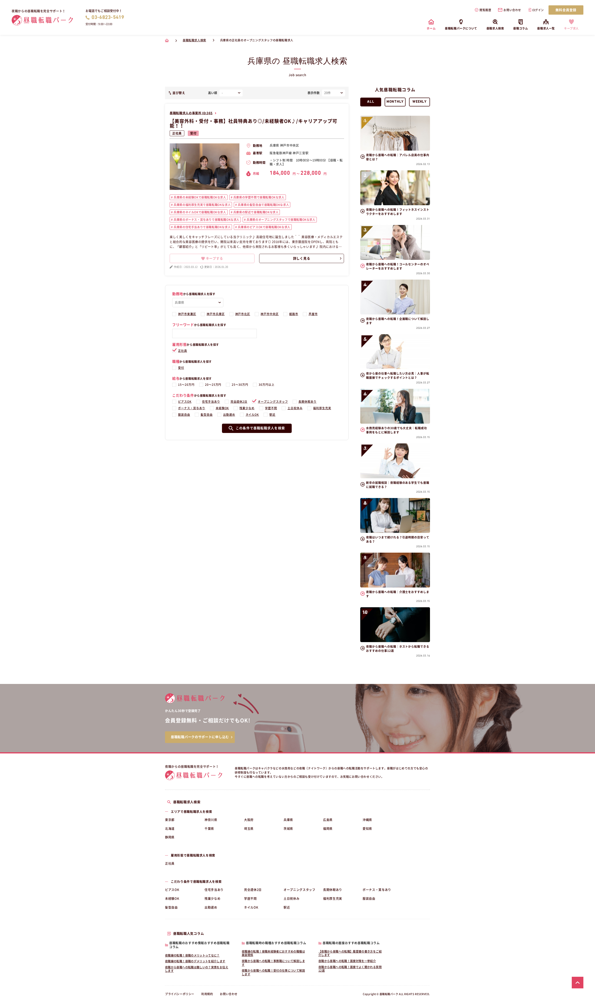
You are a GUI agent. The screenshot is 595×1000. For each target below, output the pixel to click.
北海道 (170, 828)
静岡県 (170, 837)
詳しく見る (301, 258)
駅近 (272, 414)
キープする (214, 258)
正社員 (177, 133)
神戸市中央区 (270, 314)
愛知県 (367, 828)
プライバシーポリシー (179, 994)
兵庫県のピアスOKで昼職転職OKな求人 (263, 227)
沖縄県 (367, 819)
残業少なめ (247, 408)
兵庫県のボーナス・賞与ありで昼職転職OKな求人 (206, 219)
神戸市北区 (242, 314)
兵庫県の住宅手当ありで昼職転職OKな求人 (202, 227)
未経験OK (222, 408)
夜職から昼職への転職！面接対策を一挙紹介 (347, 961)
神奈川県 (211, 819)
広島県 (328, 819)
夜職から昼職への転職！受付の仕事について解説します (273, 972)
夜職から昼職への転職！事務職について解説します (273, 963)
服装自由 (184, 414)
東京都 (170, 819)
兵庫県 (288, 819)
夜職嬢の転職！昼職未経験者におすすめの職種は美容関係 (273, 953)
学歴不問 (271, 408)
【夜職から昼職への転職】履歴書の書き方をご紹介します (350, 953)
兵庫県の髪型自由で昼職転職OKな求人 (263, 204)
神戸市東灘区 (187, 314)
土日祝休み (295, 408)
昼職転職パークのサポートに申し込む (200, 737)
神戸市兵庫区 (216, 314)
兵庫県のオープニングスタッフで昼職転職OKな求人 (280, 219)
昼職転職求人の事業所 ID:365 (191, 113)
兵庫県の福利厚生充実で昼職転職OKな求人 (202, 204)
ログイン (538, 10)
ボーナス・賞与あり (191, 408)
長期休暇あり (307, 401)
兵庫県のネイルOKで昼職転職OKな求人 (199, 212)
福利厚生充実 (322, 408)
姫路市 (293, 314)
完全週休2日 (239, 401)
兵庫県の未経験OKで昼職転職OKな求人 (199, 197)
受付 (193, 133)
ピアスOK (185, 401)
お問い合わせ (512, 10)
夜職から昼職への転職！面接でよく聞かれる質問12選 (350, 969)
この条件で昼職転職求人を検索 (260, 428)
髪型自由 (207, 414)
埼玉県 (249, 828)
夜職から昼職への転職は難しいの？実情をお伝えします (196, 969)
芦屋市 (313, 314)
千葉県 (209, 828)
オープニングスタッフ (273, 401)
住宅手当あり (211, 401)
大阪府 (249, 819)
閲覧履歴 (485, 10)
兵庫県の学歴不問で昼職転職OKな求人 (258, 197)
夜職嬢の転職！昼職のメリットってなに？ (192, 955)
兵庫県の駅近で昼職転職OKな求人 (255, 212)
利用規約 (207, 994)
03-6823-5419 (108, 17)
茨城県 (288, 828)
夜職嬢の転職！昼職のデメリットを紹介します (195, 961)
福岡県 (328, 828)
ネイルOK (252, 414)
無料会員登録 (566, 10)
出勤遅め (229, 414)
